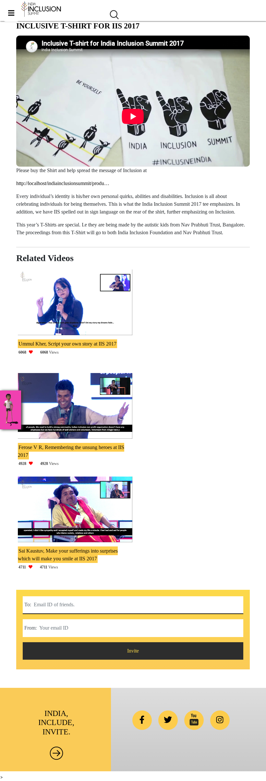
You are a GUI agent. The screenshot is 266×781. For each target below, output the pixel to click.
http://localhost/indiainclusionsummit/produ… (62, 183)
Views (38, 352)
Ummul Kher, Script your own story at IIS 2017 (67, 343)
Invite (133, 651)
